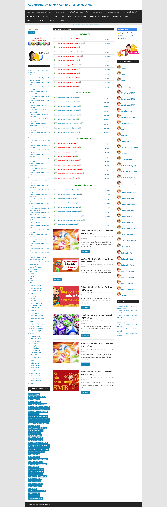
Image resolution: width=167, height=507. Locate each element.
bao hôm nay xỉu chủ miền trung (67, 190)
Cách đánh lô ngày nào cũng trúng (38, 406)
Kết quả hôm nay (128, 87)
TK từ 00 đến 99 (36, 337)
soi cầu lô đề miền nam (35, 483)
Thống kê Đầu (35, 348)
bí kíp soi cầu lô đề (33, 394)
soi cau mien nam (33, 466)
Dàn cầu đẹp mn (113, 12)
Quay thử (52, 20)
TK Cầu (126, 16)
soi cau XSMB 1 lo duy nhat (36, 469)
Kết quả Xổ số (32, 442)
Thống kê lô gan (36, 355)
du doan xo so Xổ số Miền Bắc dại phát (38, 419)
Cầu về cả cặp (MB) (36, 326)
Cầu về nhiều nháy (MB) (38, 324)
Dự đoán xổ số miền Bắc (35, 440)
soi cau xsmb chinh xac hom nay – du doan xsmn (60, 5)
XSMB (55, 16)
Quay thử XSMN (36, 378)
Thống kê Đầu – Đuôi (37, 343)
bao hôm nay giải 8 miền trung (66, 198)
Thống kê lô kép (36, 350)
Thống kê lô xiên (36, 352)
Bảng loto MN (35, 365)
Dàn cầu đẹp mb (60, 12)
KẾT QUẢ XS (46, 16)
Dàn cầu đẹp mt (98, 12)
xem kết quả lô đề (33, 496)
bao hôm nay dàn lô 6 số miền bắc (67, 97)
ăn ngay (107, 221)
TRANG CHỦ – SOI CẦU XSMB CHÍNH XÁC (39, 12)
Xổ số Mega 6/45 (128, 117)
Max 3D (33, 301)
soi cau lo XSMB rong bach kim (37, 464)
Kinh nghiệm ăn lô (33, 16)
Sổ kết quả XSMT (36, 286)
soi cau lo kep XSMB (34, 454)
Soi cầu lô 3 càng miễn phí (35, 471)
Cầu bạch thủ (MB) (36, 331)
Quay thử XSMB (36, 380)
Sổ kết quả (93, 16)
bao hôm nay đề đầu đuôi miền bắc (68, 132)
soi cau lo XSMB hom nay (35, 461)
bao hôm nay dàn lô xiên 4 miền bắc (68, 115)
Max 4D (33, 298)
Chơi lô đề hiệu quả (130, 12)
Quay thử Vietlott (36, 373)
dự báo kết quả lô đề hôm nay (37, 428)
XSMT (69, 16)
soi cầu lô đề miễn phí (34, 486)
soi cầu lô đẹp (32, 476)
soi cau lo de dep (43, 449)
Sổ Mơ (62, 20)
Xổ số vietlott (35, 308)
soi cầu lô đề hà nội (34, 481)
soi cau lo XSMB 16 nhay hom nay (37, 459)
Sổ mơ (124, 295)
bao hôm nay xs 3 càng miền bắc (67, 119)
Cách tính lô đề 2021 (34, 399)
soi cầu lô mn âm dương (35, 474)
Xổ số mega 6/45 (36, 305)
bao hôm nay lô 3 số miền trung (67, 224)
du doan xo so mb (33, 414)
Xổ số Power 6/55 (128, 123)
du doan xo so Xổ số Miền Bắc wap (38, 423)
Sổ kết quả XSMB (36, 290)
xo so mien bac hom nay (35, 498)
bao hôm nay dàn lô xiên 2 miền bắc (68, 106)
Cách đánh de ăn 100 (34, 401)
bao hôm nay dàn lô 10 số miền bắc (68, 128)
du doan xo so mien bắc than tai (37, 416)
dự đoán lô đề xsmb (34, 433)
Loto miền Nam (127, 259)
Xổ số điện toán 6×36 (37, 318)
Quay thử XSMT (36, 376)
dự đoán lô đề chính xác (35, 430)
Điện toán (116, 16)
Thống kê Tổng (35, 341)
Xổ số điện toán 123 (37, 316)
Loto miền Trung (127, 265)
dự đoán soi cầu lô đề (34, 435)
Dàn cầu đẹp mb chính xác (79, 12)
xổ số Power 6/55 (36, 303)
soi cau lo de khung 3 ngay (36, 452)
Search (31, 32)
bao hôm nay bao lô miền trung (67, 203)
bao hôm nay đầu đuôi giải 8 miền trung (69, 216)
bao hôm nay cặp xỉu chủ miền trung (68, 207)
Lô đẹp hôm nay (42, 442)
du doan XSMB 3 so (33, 425)
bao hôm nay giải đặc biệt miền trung (68, 194)
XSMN (62, 16)
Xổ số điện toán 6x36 (129, 147)
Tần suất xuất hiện (36, 339)
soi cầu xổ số (32, 488)
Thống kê (30, 20)
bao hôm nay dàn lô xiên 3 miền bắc (68, 110)
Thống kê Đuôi (35, 346)
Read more (85, 251)
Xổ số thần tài (35, 313)
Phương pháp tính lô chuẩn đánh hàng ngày (38, 446)
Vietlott (105, 16)
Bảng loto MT (35, 363)
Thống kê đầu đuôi (36, 357)
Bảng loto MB (35, 367)
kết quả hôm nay (80, 16)
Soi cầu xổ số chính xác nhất (36, 491)
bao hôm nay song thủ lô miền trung (68, 211)
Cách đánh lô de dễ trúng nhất (37, 404)
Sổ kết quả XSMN (36, 288)
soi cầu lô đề (42, 476)
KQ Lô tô (41, 20)
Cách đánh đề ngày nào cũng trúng (38, 409)
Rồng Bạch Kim (32, 449)
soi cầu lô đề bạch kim (35, 478)
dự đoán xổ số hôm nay (35, 437)
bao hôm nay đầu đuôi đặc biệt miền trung (70, 220)
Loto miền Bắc (126, 253)
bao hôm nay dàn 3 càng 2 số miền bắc (69, 124)
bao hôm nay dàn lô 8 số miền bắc (67, 102)
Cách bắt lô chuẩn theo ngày (37, 397)
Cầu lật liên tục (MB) (37, 328)
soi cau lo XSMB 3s (33, 457)
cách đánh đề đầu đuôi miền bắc (37, 411)
